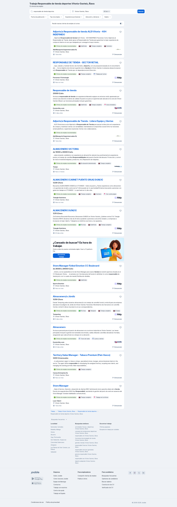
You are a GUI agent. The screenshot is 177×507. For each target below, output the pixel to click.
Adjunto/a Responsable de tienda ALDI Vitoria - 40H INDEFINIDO (79, 33)
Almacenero (59, 327)
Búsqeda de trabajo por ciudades (109, 429)
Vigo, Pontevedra (56, 437)
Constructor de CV (108, 484)
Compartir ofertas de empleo (87, 476)
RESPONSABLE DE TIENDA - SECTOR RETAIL (76, 62)
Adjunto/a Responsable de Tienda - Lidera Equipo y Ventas (83, 121)
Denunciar (118, 54)
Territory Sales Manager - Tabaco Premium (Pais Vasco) (81, 355)
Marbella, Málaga (56, 429)
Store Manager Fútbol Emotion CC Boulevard (76, 265)
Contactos (56, 484)
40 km (106, 11)
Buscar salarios (106, 482)
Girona (53, 432)
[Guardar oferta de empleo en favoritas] (120, 32)
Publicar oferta (82, 479)
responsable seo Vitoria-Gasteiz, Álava (86, 458)
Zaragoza (53, 445)
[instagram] (134, 473)
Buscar (141, 11)
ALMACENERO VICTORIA (66, 149)
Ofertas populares (105, 427)
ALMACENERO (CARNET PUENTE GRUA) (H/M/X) (78, 179)
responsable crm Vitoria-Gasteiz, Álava (86, 436)
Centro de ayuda (58, 490)
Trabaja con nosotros (60, 487)
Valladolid (53, 452)
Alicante (53, 434)
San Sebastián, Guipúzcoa (58, 440)
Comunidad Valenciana (57, 442)
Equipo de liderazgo (59, 482)
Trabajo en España (59, 493)
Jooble (144, 503)
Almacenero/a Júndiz (64, 296)
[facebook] (130, 473)
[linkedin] (143, 473)
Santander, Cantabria (57, 427)
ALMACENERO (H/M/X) (65, 210)
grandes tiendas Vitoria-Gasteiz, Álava (86, 442)
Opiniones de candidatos (110, 479)
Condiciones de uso (37, 502)
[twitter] (139, 473)
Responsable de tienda (65, 90)
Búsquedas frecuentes (58, 419)
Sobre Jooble (57, 476)
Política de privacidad (53, 502)
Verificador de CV (107, 487)
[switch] (121, 23)
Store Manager (60, 385)
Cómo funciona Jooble (60, 479)
